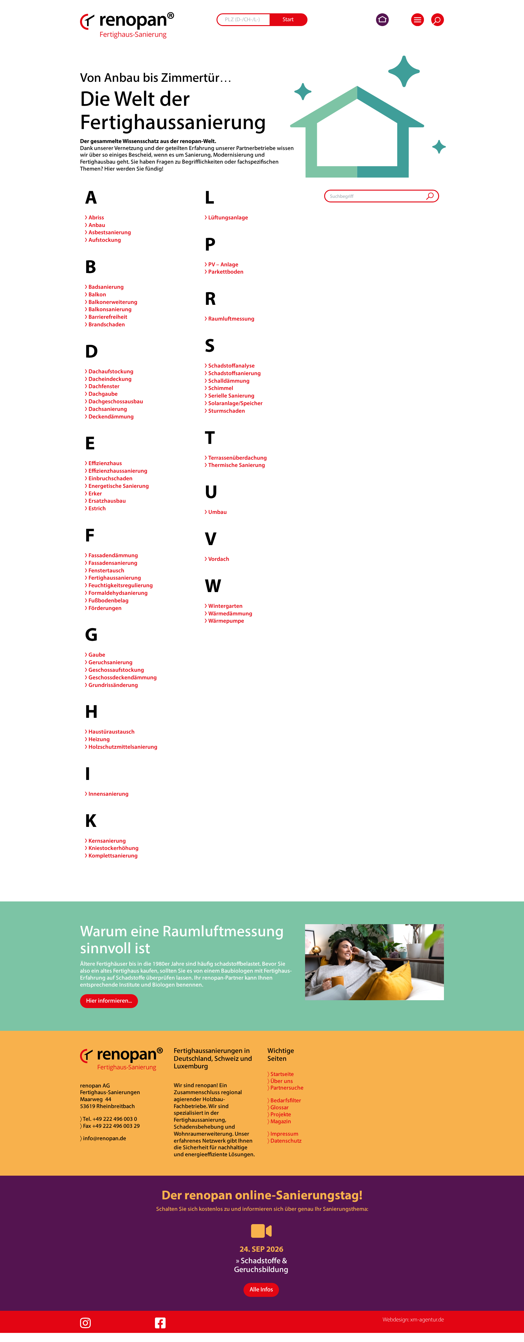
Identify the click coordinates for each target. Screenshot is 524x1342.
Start (288, 20)
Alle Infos (261, 1290)
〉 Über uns (280, 1081)
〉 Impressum (282, 1134)
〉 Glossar (278, 1108)
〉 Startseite (280, 1074)
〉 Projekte (279, 1115)
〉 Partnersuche (285, 1088)
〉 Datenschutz (284, 1141)
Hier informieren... (109, 1001)
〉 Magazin (279, 1122)
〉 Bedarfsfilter (284, 1101)
